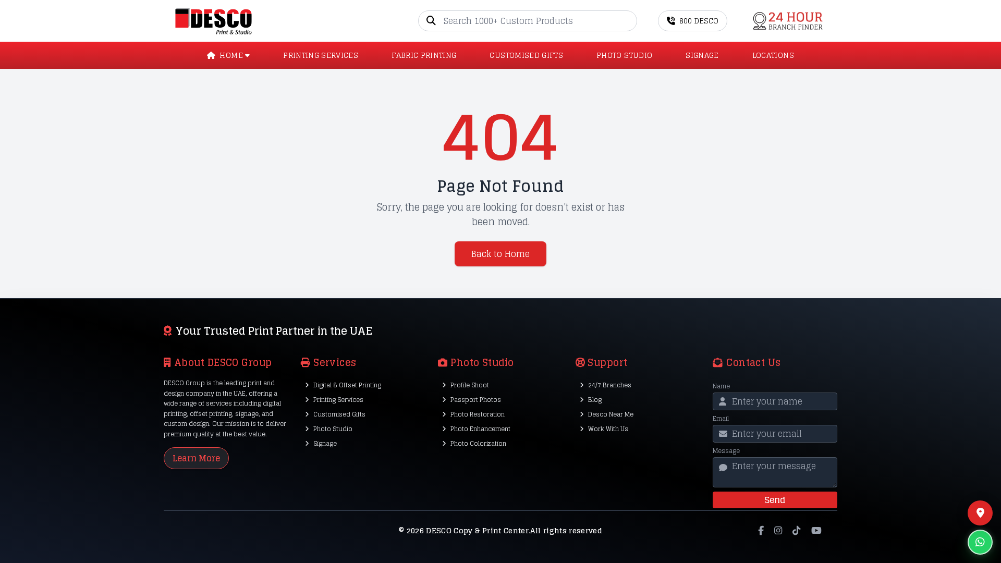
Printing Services (338, 399)
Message (726, 451)
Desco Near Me (610, 414)
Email (721, 418)
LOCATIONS (773, 55)
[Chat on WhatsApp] (980, 542)
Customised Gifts (339, 414)
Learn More (196, 458)
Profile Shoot (469, 385)
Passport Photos (475, 399)
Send (774, 500)
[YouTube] (816, 530)
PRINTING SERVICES (320, 55)
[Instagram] (778, 530)
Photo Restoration (477, 414)
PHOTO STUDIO (624, 55)
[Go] (629, 21)
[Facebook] (761, 530)
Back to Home (500, 254)
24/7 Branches (609, 385)
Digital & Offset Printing (347, 385)
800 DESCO (698, 20)
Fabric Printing (424, 55)
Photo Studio (332, 428)
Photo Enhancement (480, 428)
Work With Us (608, 428)
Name (721, 386)
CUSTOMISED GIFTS (526, 55)
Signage (325, 443)
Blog (595, 399)
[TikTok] (796, 530)
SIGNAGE (702, 55)
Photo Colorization (478, 443)
